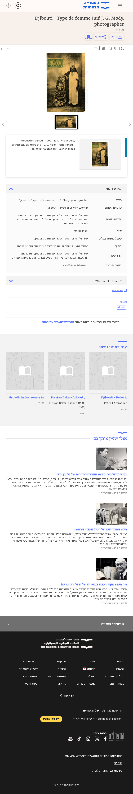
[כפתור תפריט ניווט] (120, 5)
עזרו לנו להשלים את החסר (58, 322)
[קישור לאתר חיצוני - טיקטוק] (79, 739)
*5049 (118, 763)
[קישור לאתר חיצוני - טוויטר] (97, 739)
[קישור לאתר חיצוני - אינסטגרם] (88, 739)
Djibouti (121, 307)
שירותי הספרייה (112, 624)
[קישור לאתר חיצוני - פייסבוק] (105, 739)
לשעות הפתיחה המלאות (107, 771)
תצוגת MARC (117, 290)
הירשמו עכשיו (51, 719)
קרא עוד (69, 696)
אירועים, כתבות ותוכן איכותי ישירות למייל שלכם (97, 719)
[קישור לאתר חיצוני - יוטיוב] (70, 739)
